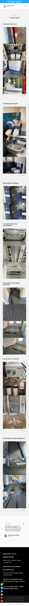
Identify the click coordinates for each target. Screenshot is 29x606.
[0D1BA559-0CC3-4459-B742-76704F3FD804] (14, 457)
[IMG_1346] (14, 244)
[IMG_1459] (14, 278)
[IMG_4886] (14, 77)
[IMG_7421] (14, 173)
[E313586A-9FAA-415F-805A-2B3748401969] (14, 320)
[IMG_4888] (14, 93)
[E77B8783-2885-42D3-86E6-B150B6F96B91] (14, 139)
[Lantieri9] (14, 411)
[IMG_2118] (14, 337)
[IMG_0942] (14, 156)
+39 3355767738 (7, 562)
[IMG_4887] (14, 43)
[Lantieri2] (14, 395)
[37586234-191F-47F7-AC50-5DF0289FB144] (14, 474)
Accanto (23, 95)
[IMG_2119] (14, 354)
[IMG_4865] (14, 60)
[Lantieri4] (14, 219)
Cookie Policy (10, 604)
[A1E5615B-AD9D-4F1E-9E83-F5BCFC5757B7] (14, 508)
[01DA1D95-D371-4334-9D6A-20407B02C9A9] (14, 123)
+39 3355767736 (7, 575)
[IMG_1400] (14, 261)
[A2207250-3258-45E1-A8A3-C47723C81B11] (14, 202)
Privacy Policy (18, 604)
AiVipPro (21, 600)
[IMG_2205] (14, 378)
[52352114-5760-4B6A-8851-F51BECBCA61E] (14, 491)
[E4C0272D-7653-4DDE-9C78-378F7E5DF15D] (14, 304)
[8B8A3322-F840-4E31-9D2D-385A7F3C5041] (14, 428)
